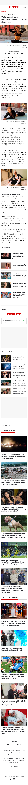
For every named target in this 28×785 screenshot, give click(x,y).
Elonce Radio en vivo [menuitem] (13, 762)
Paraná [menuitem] (12, 750)
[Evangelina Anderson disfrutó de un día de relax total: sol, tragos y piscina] (6, 275)
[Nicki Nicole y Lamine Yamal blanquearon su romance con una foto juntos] (6, 256)
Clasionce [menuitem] (15, 760)
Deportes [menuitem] (21, 752)
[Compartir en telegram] (17, 54)
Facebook (8, 744)
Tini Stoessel (10, 314)
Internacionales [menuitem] (14, 752)
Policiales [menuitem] (18, 750)
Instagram (14, 744)
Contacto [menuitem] (20, 771)
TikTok (17, 744)
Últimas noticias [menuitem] (6, 750)
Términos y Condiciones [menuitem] (19, 769)
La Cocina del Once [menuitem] (7, 760)
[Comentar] (21, 54)
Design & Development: (17, 779)
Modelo (19, 314)
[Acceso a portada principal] (14, 7)
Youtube (20, 744)
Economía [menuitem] (10, 754)
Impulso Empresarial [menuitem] (19, 758)
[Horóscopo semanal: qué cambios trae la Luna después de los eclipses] (6, 366)
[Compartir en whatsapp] (6, 54)
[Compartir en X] (14, 54)
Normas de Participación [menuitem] (11, 771)
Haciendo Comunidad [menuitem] (8, 758)
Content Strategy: (10, 779)
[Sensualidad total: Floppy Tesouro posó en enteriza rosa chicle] (6, 266)
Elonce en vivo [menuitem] (22, 760)
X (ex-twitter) (11, 744)
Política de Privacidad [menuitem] (8, 769)
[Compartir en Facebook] (9, 54)
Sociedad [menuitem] (7, 752)
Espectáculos (5, 11)
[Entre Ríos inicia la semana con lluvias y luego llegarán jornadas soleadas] (14, 638)
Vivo (25, 7)
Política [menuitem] (23, 750)
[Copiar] (11, 54)
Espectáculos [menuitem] (17, 754)
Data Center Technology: (14, 779)
